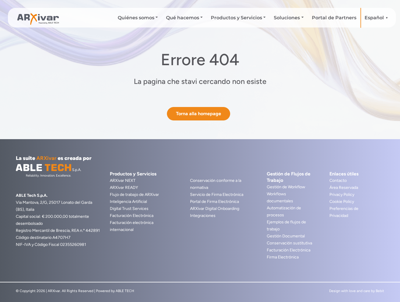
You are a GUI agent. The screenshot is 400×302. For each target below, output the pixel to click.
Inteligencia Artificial (128, 201)
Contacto (338, 180)
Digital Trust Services (129, 208)
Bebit (380, 291)
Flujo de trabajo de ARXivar (134, 194)
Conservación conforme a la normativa (215, 184)
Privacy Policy (341, 194)
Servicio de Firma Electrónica (216, 194)
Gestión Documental (286, 236)
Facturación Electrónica (131, 215)
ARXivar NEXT (123, 180)
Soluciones (287, 17)
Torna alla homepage (198, 113)
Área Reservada (343, 187)
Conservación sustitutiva (289, 243)
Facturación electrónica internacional (131, 226)
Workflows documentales (280, 197)
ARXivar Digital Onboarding (214, 208)
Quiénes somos (136, 17)
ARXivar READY (124, 187)
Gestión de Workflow (286, 186)
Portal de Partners (334, 17)
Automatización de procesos (284, 212)
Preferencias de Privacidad (343, 212)
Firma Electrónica (283, 257)
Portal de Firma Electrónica (214, 201)
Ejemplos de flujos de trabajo (286, 226)
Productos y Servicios (236, 17)
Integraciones (203, 215)
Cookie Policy (341, 201)
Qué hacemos (182, 17)
